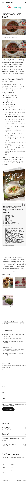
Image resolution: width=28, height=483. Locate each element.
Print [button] (24, 205)
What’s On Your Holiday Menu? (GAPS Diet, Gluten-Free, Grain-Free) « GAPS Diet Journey (13, 350)
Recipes (13, 37)
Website (3, 398)
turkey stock (15, 84)
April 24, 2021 (24, 428)
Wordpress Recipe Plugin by (8, 245)
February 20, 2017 (7, 336)
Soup (16, 37)
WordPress (23, 480)
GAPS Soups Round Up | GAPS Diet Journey (12, 338)
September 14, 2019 (7, 347)
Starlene (8, 37)
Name (3, 386)
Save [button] (22, 205)
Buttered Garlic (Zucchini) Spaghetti (8, 428)
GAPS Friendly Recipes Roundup (7, 433)
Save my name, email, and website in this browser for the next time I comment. (14, 405)
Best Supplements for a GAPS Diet (8, 445)
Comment (4, 369)
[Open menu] (25, 2)
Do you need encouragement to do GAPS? (10, 439)
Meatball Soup (22, 322)
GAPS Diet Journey (7, 2)
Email (3, 392)
